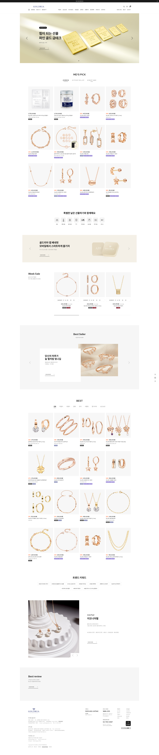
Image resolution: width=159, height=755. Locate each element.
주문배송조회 (128, 712)
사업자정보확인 (60, 721)
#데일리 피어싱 (82, 584)
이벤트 (118, 718)
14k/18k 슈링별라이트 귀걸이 (86, 480)
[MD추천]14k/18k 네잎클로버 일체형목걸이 (37, 153)
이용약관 (39, 746)
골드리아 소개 (30, 746)
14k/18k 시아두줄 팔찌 (59, 518)
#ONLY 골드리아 (71, 584)
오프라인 (103, 9)
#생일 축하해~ (93, 584)
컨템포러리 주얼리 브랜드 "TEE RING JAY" (79, 1)
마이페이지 (128, 711)
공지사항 (118, 711)
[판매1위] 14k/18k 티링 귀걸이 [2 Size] (36, 115)
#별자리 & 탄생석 (104, 584)
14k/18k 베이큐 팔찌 (66, 305)
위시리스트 (128, 714)
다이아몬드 (70, 9)
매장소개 (35, 746)
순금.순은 (65, 9)
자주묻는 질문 (119, 716)
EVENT (129, 9)
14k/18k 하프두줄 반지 (59, 480)
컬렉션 (81, 9)
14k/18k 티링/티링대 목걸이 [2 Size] (36, 192)
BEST (124, 9)
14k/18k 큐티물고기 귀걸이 (85, 556)
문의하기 (118, 712)
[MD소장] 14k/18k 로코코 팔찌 (112, 153)
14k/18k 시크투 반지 (84, 192)
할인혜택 (92, 9)
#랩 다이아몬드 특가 (43, 584)
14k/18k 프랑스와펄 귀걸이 (60, 192)
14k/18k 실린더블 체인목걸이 (112, 115)
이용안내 (50, 746)
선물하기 (87, 9)
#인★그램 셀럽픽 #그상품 (58, 584)
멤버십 (127, 718)
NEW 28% (119, 9)
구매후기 (118, 714)
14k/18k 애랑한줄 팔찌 (110, 518)
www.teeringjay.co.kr (32, 739)
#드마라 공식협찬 (66, 588)
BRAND (33, 9)
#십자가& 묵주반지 (115, 584)
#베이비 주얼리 (76, 588)
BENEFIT (44, 9)
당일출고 (77, 9)
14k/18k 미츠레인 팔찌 (84, 115)
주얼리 (59, 9)
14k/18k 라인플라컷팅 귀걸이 (86, 153)
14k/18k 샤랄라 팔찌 (110, 192)
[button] (80, 60)
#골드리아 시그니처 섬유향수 (90, 588)
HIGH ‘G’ (38, 9)
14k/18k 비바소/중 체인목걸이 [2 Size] (114, 556)
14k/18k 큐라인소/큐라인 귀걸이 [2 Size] (92, 305)
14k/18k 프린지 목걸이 (118, 305)
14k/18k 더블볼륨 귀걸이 (111, 480)
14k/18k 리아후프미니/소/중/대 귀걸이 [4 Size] (64, 153)
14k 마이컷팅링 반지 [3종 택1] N (61, 115)
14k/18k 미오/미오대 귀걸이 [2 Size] (88, 441)
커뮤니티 (98, 9)
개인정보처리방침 (45, 746)
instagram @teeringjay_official (34, 740)
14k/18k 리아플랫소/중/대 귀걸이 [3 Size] (37, 518)
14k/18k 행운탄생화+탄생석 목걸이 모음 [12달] (116, 441)
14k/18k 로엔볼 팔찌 (58, 556)
